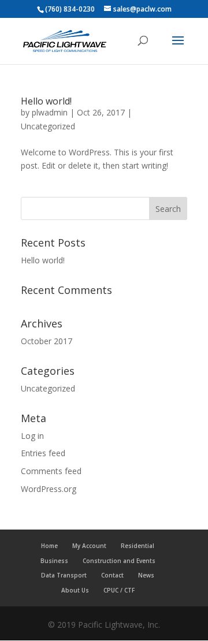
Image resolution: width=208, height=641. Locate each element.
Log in (32, 435)
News (146, 575)
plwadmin (50, 112)
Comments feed (51, 470)
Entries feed (43, 453)
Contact (112, 575)
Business (54, 561)
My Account (89, 546)
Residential (137, 546)
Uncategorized (48, 126)
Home (49, 546)
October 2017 (46, 341)
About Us (75, 590)
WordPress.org (48, 488)
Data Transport (64, 575)
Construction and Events (119, 561)
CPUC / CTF (119, 590)
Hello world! (46, 101)
